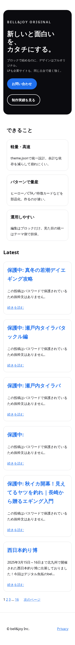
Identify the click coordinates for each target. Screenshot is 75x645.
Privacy (62, 629)
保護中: (15, 434)
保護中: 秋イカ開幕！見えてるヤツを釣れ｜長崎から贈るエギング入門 (36, 492)
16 (17, 599)
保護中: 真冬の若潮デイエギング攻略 (36, 274)
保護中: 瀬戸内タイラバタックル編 (36, 332)
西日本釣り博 (22, 550)
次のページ (32, 599)
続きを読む (15, 307)
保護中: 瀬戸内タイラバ (34, 385)
